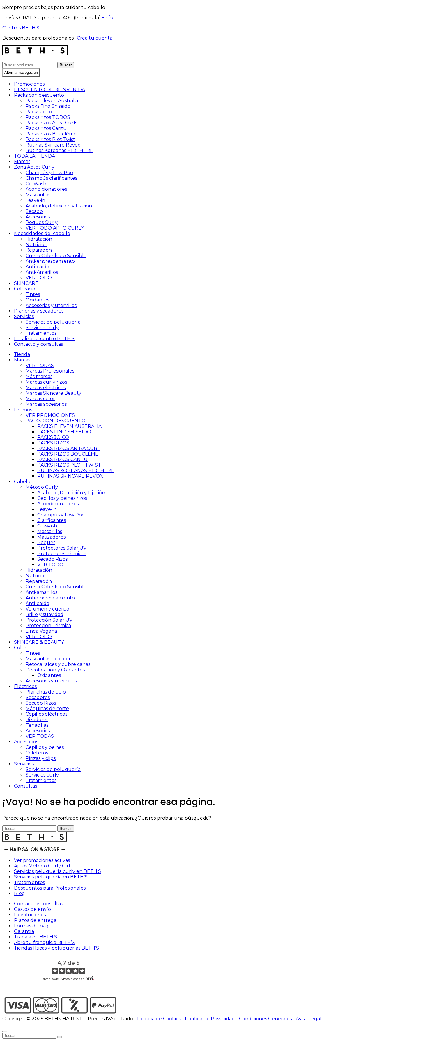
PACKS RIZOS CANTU (62, 459)
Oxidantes (37, 300)
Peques (46, 542)
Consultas (25, 786)
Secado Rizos (52, 559)
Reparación (39, 250)
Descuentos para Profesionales (50, 888)
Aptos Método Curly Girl (42, 866)
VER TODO (39, 277)
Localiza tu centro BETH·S (44, 338)
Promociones (29, 84)
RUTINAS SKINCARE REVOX (70, 476)
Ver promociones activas (42, 860)
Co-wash (47, 526)
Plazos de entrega (35, 920)
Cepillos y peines (45, 747)
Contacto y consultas (38, 344)
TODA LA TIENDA (34, 156)
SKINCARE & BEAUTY (39, 642)
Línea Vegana (41, 631)
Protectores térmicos (61, 553)
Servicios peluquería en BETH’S (51, 877)
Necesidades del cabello (42, 233)
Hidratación (39, 239)
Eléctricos (25, 686)
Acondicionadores (46, 189)
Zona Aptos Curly (34, 167)
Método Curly (42, 487)
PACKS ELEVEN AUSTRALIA (69, 426)
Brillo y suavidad (44, 614)
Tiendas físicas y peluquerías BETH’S (56, 948)
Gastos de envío (32, 909)
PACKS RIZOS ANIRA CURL (68, 448)
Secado (34, 211)
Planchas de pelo (46, 692)
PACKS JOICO (53, 437)
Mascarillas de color (48, 658)
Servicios (24, 316)
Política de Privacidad (210, 1018)
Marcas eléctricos (46, 387)
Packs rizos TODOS (48, 117)
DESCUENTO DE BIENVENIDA (49, 89)
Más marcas (39, 376)
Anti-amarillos (41, 592)
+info (107, 17)
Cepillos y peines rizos (62, 498)
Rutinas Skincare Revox (53, 145)
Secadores (38, 697)
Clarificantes (51, 520)
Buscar (66, 65)
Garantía (24, 931)
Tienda (22, 354)
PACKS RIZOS (53, 443)
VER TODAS (40, 365)
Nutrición (36, 244)
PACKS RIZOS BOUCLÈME (67, 454)
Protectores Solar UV (61, 548)
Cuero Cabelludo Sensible (56, 255)
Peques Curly (42, 222)
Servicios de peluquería (53, 322)
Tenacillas (37, 725)
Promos (23, 409)
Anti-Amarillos (42, 272)
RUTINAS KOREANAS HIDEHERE (75, 470)
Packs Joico (39, 111)
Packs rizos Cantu (46, 128)
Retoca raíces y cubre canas (58, 664)
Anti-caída (37, 266)
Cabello (23, 481)
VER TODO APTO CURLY (55, 228)
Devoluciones (30, 915)
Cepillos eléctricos (46, 714)
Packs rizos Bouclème (51, 134)
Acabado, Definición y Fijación (71, 492)
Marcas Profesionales (50, 371)
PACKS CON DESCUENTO (56, 421)
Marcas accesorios (46, 404)
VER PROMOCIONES (50, 415)
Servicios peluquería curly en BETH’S (57, 871)
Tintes (33, 294)
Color (20, 647)
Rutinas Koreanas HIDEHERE (59, 150)
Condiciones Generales (265, 1018)
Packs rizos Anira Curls (51, 123)
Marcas (22, 161)
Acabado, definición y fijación (59, 206)
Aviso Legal (308, 1018)
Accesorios (38, 217)
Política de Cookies (159, 1018)
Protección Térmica (48, 625)
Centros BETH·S (20, 28)
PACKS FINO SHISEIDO (64, 432)
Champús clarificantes (51, 178)
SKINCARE (26, 283)
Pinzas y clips (41, 758)
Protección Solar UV (49, 620)
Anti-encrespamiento (50, 261)
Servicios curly (42, 327)
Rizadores (37, 719)
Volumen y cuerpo (47, 609)
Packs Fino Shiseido (48, 106)
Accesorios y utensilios (51, 305)
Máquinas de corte (47, 708)
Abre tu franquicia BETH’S (44, 942)
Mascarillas (38, 194)
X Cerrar (11, 1024)
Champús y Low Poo (49, 172)
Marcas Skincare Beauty (53, 393)
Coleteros (37, 753)
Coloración (26, 289)
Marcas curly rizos (46, 382)
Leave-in (35, 200)
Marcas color (40, 398)
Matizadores (51, 537)
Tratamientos (41, 333)
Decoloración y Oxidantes (55, 670)
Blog (19, 893)
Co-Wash (36, 183)
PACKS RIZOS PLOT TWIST (69, 465)
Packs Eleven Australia (52, 100)
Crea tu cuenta (94, 38)
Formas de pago (33, 926)
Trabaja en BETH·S (35, 937)
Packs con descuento (39, 95)
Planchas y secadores (38, 311)
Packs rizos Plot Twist (50, 139)
